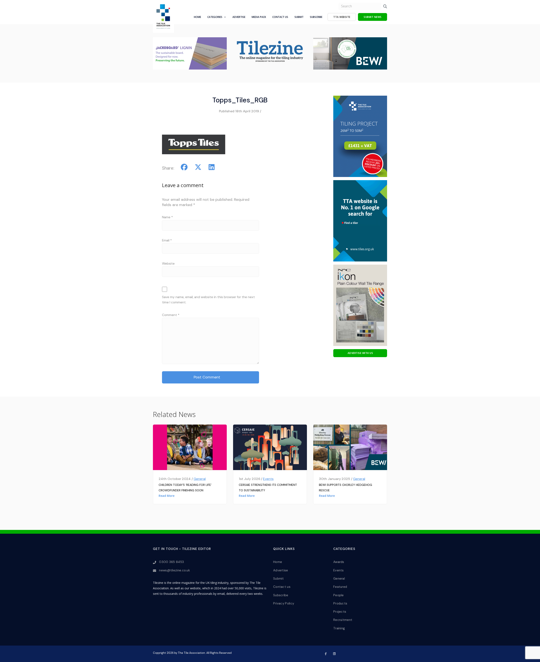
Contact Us (280, 17)
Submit (299, 17)
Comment (170, 315)
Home (197, 17)
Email (167, 240)
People (338, 595)
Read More (166, 496)
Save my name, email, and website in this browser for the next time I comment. (208, 299)
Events (268, 479)
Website (168, 263)
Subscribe (316, 17)
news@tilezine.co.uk (174, 570)
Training (339, 628)
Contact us (281, 587)
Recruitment (342, 620)
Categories (214, 17)
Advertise (238, 17)
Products (340, 603)
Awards (338, 562)
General (200, 479)
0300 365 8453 (171, 562)
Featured (340, 587)
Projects (339, 612)
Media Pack (259, 17)
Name (167, 217)
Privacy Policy (283, 603)
